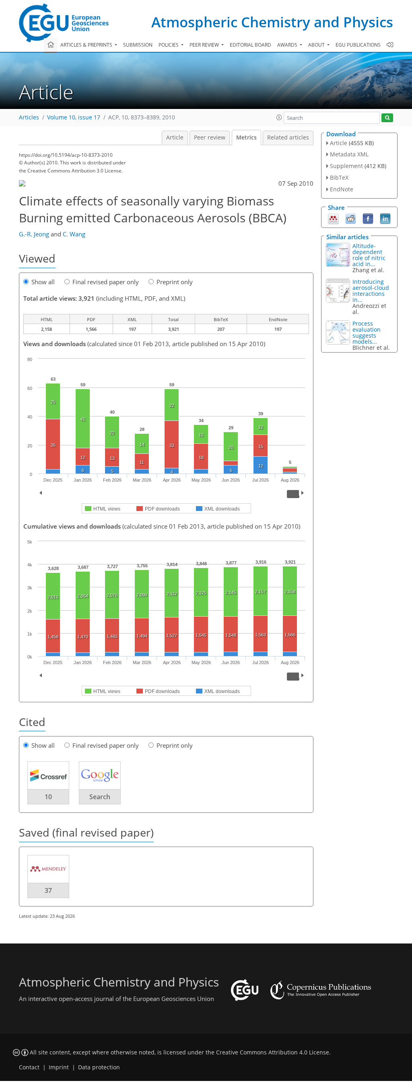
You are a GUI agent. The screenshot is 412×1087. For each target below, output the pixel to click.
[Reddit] (350, 218)
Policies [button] (169, 44)
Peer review (209, 137)
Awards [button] (288, 44)
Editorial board (250, 44)
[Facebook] (368, 218)
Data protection (99, 1067)
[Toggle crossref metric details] (48, 775)
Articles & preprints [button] (86, 44)
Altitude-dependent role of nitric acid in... (368, 255)
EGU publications (358, 44)
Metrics (246, 137)
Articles (29, 117)
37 (48, 890)
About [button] (317, 44)
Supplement (346, 166)
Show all (43, 282)
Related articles (288, 137)
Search (99, 796)
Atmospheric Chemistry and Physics (272, 21)
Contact (29, 1067)
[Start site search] (387, 118)
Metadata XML (349, 154)
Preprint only (175, 282)
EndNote (341, 189)
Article (174, 137)
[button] (279, 117)
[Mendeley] (333, 218)
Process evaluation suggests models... (366, 332)
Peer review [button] (205, 44)
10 (48, 796)
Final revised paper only (105, 282)
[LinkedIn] (385, 218)
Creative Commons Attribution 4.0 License (272, 1052)
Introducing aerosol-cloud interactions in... (370, 291)
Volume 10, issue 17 (73, 117)
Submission (137, 44)
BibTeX (339, 177)
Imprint (59, 1067)
